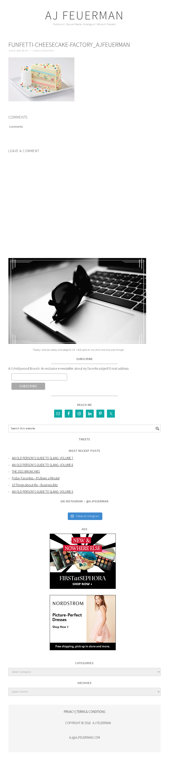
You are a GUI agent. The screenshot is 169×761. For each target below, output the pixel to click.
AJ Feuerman (84, 15)
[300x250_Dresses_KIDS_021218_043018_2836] (83, 653)
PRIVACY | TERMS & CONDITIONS (84, 712)
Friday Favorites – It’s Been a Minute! (36, 478)
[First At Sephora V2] (83, 592)
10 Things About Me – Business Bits (35, 485)
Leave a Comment (43, 50)
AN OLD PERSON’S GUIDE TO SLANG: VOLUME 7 (42, 458)
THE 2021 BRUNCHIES (26, 471)
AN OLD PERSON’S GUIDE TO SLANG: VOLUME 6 (42, 465)
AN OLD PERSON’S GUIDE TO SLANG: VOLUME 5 (42, 492)
